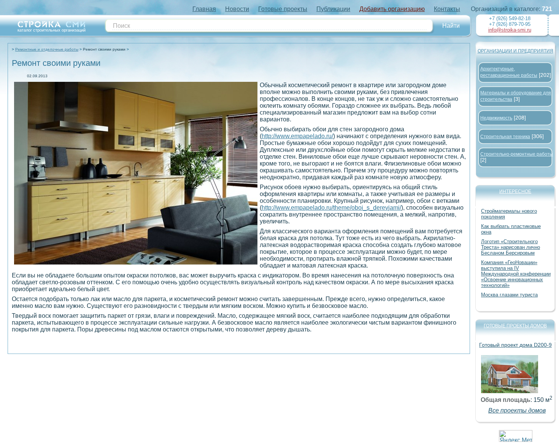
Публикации (333, 9)
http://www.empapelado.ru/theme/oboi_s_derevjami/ (331, 207)
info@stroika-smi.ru (509, 30)
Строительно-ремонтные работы (516, 154)
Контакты (447, 9)
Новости (237, 9)
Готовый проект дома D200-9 (515, 345)
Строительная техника (505, 136)
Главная (204, 9)
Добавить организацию (392, 9)
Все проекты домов (517, 410)
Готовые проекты (282, 9)
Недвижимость (496, 118)
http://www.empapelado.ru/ (297, 136)
